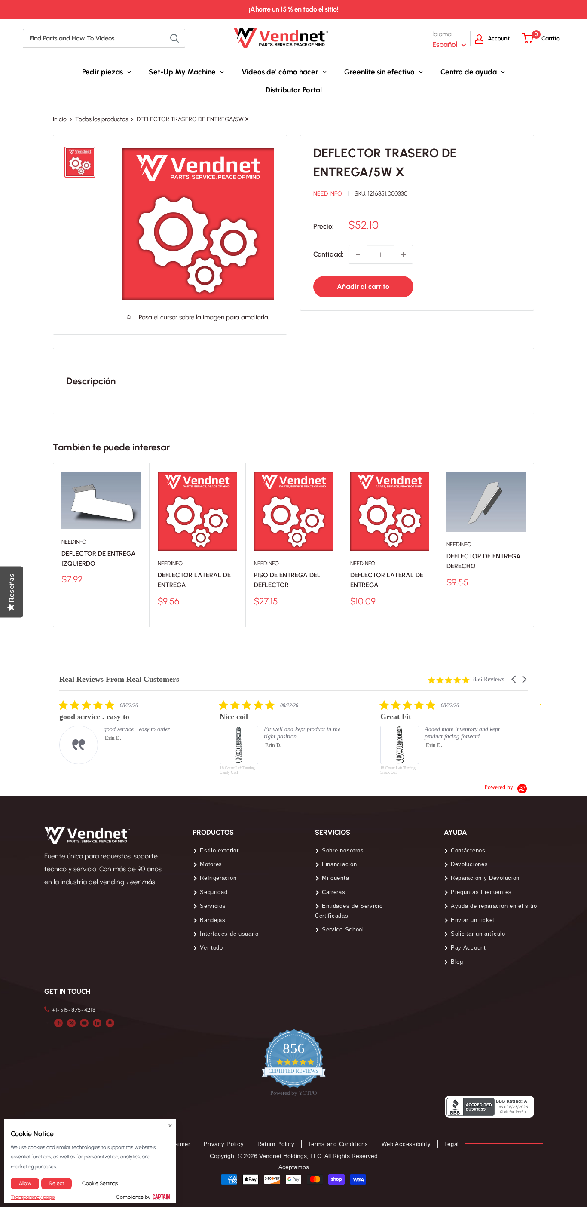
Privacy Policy (224, 1144)
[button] (514, 679)
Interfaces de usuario (229, 934)
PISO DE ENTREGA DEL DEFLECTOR (287, 580)
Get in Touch (67, 991)
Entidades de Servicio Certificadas (349, 911)
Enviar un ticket (473, 920)
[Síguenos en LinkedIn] (97, 1022)
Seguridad (213, 892)
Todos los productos (101, 119)
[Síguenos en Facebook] (58, 1022)
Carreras (333, 892)
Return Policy (276, 1144)
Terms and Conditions (338, 1144)
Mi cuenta (335, 878)
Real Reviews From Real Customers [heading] (119, 679)
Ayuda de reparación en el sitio (494, 906)
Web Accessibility (406, 1144)
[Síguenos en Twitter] (71, 1022)
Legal (451, 1144)
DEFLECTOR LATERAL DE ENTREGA (194, 580)
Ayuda (455, 832)
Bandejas (213, 920)
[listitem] (123, 731)
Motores (211, 864)
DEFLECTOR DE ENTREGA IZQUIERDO (98, 558)
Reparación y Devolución (485, 878)
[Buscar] (174, 38)
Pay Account (468, 947)
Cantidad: (328, 254)
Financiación (339, 864)
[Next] (534, 545)
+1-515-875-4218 (74, 1010)
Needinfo (73, 542)
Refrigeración (218, 878)
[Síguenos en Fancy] (110, 1022)
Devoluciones (469, 864)
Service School (343, 929)
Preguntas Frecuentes (481, 892)
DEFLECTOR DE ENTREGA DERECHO (483, 561)
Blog (457, 962)
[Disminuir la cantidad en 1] (358, 254)
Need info (327, 193)
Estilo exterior (219, 850)
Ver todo (211, 947)
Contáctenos (468, 850)
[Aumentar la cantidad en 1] (403, 254)
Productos (213, 832)
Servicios (213, 906)
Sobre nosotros (343, 850)
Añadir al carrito (363, 286)
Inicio (60, 119)
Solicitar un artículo (478, 934)
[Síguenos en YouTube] (84, 1022)
